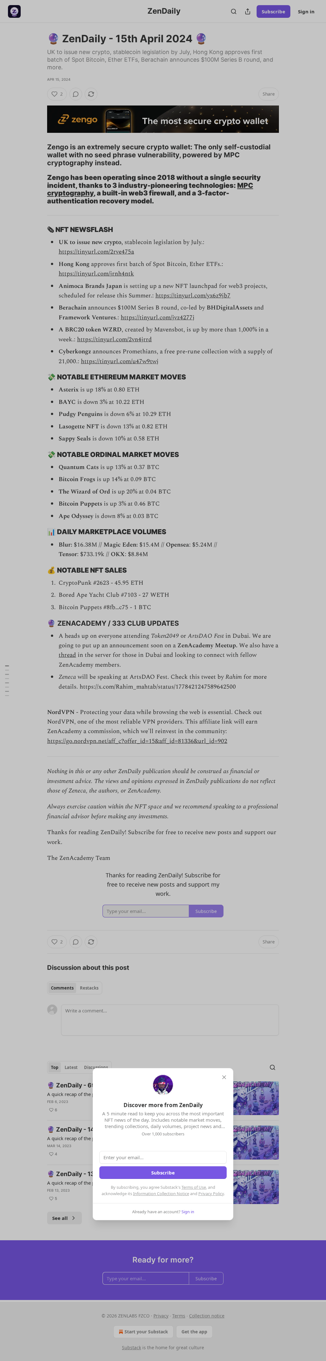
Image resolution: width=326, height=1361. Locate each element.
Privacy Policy (211, 1193)
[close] (224, 1077)
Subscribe (163, 1172)
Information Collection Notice (161, 1193)
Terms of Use (193, 1187)
